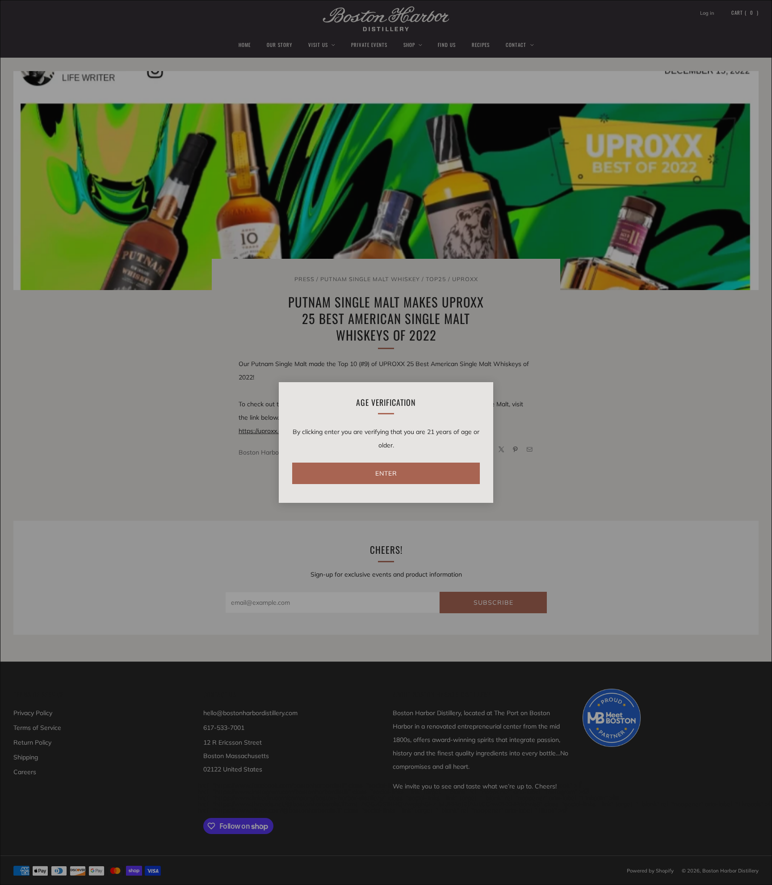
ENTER (386, 473)
